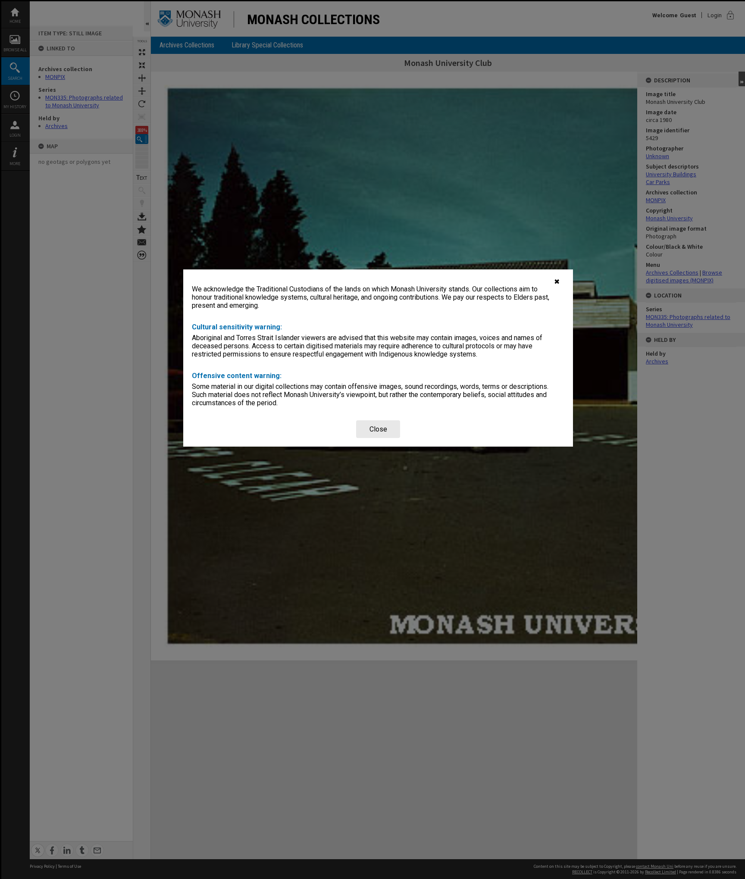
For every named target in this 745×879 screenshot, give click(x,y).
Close (378, 429)
